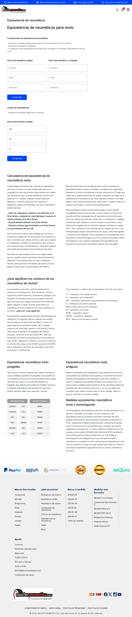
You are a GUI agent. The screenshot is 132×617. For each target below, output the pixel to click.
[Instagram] (112, 594)
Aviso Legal (55, 608)
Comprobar (17, 97)
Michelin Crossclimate (103, 498)
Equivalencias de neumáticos (48, 519)
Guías (43, 525)
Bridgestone (20, 503)
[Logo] (33, 594)
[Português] (99, 594)
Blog (43, 529)
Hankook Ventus (101, 522)
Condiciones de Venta (35, 608)
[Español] (91, 594)
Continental (20, 495)
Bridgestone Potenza (103, 517)
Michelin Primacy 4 (102, 509)
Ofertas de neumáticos (51, 514)
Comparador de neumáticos (48, 509)
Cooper (18, 521)
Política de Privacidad (74, 608)
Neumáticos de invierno (51, 495)
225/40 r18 (72, 503)
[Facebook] (104, 594)
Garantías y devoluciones (25, 549)
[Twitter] (108, 594)
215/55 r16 (72, 508)
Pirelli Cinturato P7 (102, 526)
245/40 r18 (72, 512)
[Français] (95, 594)
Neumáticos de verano (51, 503)
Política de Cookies (98, 608)
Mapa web (19, 553)
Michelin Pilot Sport (102, 513)
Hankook (18, 512)
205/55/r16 (72, 495)
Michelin (18, 499)
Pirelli (17, 508)
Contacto (19, 544)
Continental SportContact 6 (105, 503)
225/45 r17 (72, 516)
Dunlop (18, 516)
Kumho (18, 525)
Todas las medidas (76, 521)
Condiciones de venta (24, 575)
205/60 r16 (72, 499)
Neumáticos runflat (49, 499)
